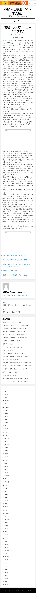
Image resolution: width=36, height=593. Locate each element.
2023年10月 (6, 482)
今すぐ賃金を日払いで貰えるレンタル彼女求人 (15, 369)
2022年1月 (5, 547)
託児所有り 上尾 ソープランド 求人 (12, 372)
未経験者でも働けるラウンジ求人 (11, 341)
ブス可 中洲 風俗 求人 (8, 350)
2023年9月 (5, 485)
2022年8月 (5, 525)
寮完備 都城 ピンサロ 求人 (9, 375)
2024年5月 (5, 460)
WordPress (30, 590)
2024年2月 (5, 469)
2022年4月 (5, 538)
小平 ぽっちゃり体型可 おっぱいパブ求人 (14, 331)
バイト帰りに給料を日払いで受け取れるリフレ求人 (16, 378)
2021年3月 (5, 578)
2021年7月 (5, 566)
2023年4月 (5, 500)
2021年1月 (5, 585)
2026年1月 (5, 397)
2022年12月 (6, 513)
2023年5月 (5, 497)
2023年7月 (5, 491)
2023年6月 (5, 494)
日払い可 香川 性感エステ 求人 (11, 344)
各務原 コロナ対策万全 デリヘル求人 (15, 275)
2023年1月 (5, 510)
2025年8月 (5, 413)
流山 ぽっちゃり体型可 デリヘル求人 (15, 255)
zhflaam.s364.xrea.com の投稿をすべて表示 (16, 295)
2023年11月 (6, 479)
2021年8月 (5, 563)
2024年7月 (5, 454)
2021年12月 (6, 550)
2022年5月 (5, 535)
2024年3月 (5, 466)
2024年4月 (5, 463)
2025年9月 (5, 410)
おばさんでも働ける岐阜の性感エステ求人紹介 (15, 337)
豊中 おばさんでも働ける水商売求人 (12, 347)
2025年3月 (5, 429)
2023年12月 (6, 475)
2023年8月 (5, 488)
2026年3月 (5, 391)
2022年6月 (5, 532)
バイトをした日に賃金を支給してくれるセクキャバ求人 (17, 362)
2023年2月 (5, 507)
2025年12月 (6, 401)
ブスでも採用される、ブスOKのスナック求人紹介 (16, 325)
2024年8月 (5, 450)
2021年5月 (5, 572)
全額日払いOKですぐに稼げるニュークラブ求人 (15, 353)
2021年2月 (5, 581)
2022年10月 (6, 519)
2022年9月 (5, 522)
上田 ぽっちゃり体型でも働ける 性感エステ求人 (16, 356)
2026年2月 (5, 394)
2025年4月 (5, 425)
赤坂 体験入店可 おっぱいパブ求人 (12, 359)
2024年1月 (5, 472)
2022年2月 (5, 544)
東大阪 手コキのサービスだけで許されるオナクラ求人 (17, 365)
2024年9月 (5, 447)
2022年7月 (5, 528)
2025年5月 (5, 422)
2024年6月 (5, 457)
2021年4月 (5, 575)
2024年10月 (6, 444)
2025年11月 (6, 404)
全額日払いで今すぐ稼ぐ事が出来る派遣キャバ (15, 334)
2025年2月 (5, 432)
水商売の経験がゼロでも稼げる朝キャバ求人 (14, 328)
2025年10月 (6, 407)
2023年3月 (5, 503)
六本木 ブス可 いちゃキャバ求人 (12, 322)
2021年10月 (6, 557)
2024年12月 (6, 438)
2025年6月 (5, 419)
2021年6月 (5, 569)
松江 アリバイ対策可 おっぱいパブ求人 (15, 260)
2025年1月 (5, 435)
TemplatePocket (17, 590)
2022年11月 (6, 516)
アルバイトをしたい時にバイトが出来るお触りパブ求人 (17, 381)
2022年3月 (5, 541)
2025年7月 (5, 416)
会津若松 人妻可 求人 (10, 270)
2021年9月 (5, 560)
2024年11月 (6, 441)
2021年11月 (6, 553)
